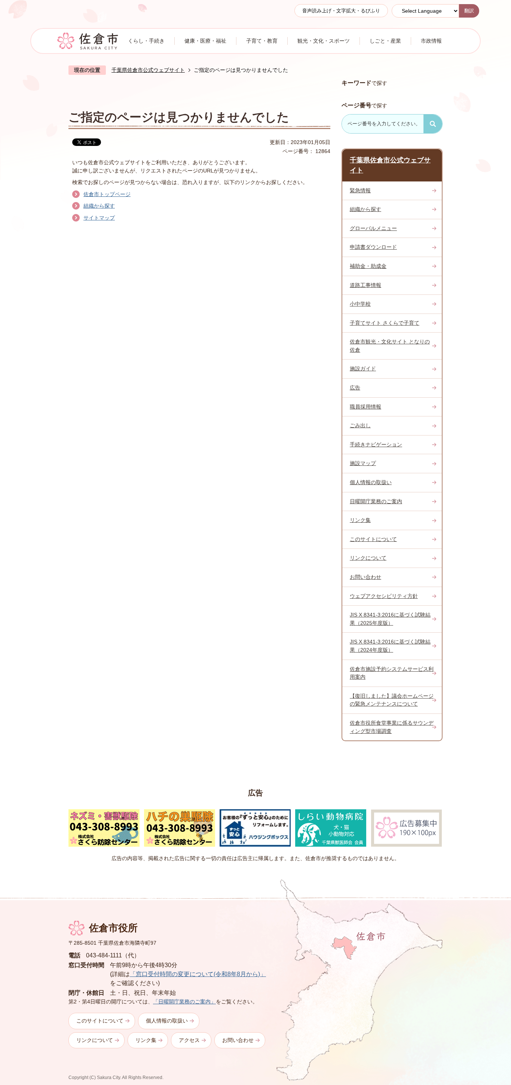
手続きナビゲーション (376, 444)
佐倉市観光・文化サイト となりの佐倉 (390, 346)
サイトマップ (99, 218)
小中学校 (360, 304)
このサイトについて (373, 539)
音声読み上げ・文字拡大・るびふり (341, 10)
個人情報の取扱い (371, 482)
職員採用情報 (365, 407)
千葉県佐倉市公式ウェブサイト (148, 70)
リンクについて (368, 558)
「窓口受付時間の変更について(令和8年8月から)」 (198, 974)
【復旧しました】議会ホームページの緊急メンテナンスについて (392, 700)
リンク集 (360, 520)
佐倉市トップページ (107, 194)
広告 (355, 388)
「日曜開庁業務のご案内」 (184, 1002)
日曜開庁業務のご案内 (376, 501)
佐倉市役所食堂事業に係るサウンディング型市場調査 (392, 727)
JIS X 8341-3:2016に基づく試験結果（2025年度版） (390, 619)
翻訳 (469, 10)
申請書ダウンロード (373, 247)
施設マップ (363, 463)
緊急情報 (360, 190)
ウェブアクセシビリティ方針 (384, 596)
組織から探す (99, 206)
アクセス (189, 1040)
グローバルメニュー (373, 228)
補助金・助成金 (368, 266)
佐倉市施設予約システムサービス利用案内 (392, 673)
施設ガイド (363, 369)
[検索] (432, 123)
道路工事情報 (365, 285)
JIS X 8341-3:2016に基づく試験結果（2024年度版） (390, 646)
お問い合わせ (365, 577)
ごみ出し (360, 425)
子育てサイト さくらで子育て (384, 323)
